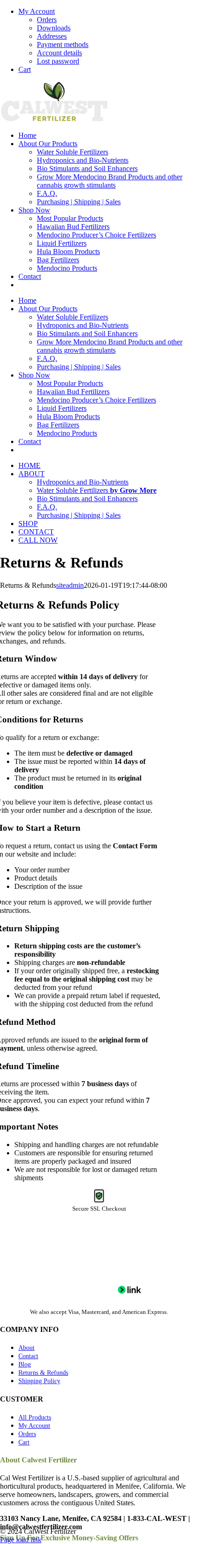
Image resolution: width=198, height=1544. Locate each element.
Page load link (20, 1540)
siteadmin (70, 585)
